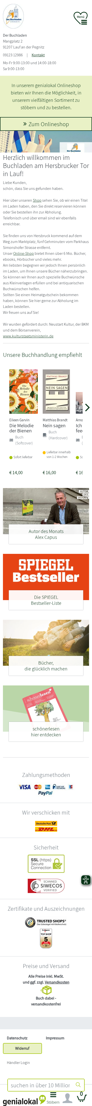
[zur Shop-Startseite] (13, 15)
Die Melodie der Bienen (21, 428)
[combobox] (40, 1085)
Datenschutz (17, 1038)
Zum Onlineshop (48, 124)
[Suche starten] (78, 1085)
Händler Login (18, 1062)
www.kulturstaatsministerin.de (28, 336)
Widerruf (22, 1048)
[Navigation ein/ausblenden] (67, 1098)
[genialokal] (24, 1100)
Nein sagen (54, 425)
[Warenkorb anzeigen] (82, 1100)
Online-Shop (23, 253)
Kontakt (38, 55)
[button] (53, 1099)
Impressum (55, 1038)
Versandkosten (57, 982)
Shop (37, 200)
